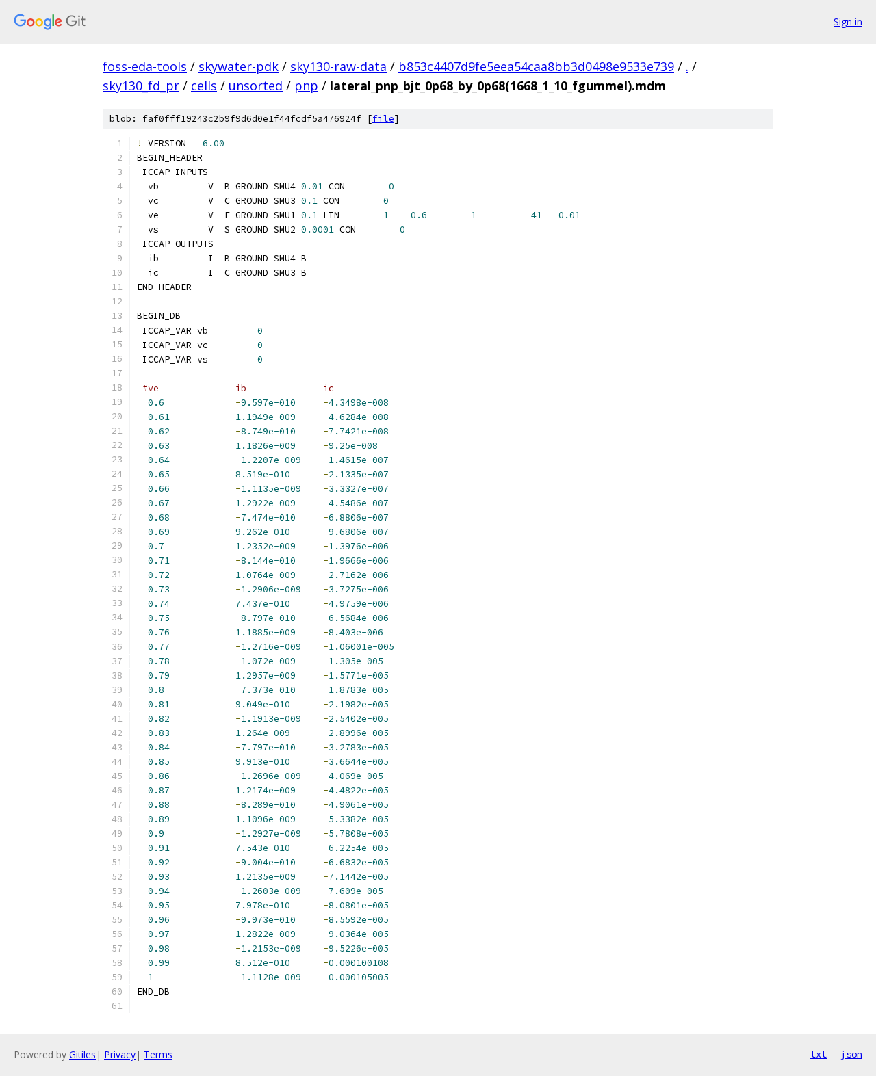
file (383, 118)
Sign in (848, 21)
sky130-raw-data (338, 66)
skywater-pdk (238, 66)
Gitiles (82, 1054)
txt (818, 1054)
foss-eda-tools (145, 66)
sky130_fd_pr (141, 85)
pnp (306, 85)
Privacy (120, 1054)
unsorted (256, 85)
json (851, 1054)
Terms (158, 1054)
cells (204, 85)
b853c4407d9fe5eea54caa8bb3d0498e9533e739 (536, 66)
